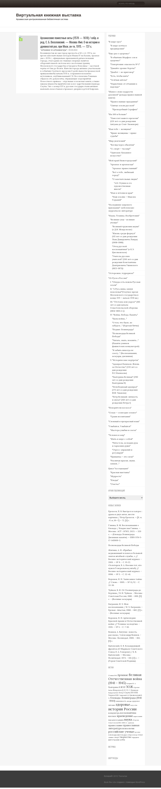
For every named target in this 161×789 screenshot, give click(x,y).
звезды (129, 701)
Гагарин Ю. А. (131, 683)
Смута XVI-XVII (131, 693)
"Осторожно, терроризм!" (121, 273)
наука (128, 719)
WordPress (140, 782)
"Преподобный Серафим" (125, 109)
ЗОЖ (129, 687)
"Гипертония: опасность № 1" (125, 64)
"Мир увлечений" (117, 141)
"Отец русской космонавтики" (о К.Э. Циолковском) (123, 249)
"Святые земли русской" (122, 105)
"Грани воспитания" (120, 416)
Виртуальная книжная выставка (48, 15)
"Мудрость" (116, 476)
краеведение (125, 716)
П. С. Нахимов (132, 690)
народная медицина (116, 720)
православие (115, 725)
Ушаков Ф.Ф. (113, 695)
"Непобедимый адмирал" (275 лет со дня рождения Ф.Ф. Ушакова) (125, 390)
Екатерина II (114, 687)
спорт (116, 737)
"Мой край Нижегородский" (122, 160)
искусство (134, 705)
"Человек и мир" (116, 435)
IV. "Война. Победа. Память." (124, 314)
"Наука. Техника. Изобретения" (123, 215)
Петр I (121, 693)
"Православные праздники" (124, 101)
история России (122, 709)
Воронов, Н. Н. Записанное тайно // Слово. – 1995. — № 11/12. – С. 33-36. (125, 582)
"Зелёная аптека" (118, 80)
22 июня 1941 (112, 675)
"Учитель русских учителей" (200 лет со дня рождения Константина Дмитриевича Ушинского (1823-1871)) (125, 262)
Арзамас (122, 675)
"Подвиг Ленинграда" (123, 329)
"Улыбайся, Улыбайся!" (119, 426)
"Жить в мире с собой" (121, 439)
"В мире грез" (115, 41)
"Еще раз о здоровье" (119, 53)
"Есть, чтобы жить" (119, 76)
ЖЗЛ (122, 687)
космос (112, 716)
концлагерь (114, 713)
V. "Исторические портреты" (124, 360)
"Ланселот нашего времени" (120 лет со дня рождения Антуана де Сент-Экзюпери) (124, 121)
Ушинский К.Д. (124, 695)
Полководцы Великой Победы (123, 545)
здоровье (123, 704)
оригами (131, 723)
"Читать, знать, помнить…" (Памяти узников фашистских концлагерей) (125, 343)
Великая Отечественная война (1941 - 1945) (125, 679)
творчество (125, 737)
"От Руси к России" (117, 278)
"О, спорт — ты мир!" (120, 148)
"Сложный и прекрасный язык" (124, 421)
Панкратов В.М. (113, 693)
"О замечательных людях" (125, 179)
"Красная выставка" (120, 472)
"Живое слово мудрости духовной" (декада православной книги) (125, 94)
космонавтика (128, 712)
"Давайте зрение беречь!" (123, 68)
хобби (122, 740)
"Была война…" (119, 318)
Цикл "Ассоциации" (118, 468)
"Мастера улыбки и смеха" (123, 430)
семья (140, 735)
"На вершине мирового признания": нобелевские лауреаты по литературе (121, 207)
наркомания (137, 716)
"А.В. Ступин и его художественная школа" (123, 186)
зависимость (121, 701)
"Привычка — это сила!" (122, 456)
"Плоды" (114, 480)
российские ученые (121, 731)
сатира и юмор (132, 735)
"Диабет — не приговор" (122, 72)
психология (128, 728)
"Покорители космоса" (119, 407)
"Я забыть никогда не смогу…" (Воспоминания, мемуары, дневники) (124, 353)
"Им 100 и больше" (117, 114)
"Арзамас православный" (124, 168)
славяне (111, 737)
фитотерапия (113, 740)
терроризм (135, 737)
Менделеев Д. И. (119, 690)
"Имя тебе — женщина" (119, 129)
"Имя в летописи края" (121, 193)
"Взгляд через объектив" (122, 145)
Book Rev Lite (110, 782)
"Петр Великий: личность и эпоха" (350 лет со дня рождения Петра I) (125, 400)
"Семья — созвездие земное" (122, 412)
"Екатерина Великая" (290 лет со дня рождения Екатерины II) (125, 380)
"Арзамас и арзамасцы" (53, 50)
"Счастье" (115, 484)
